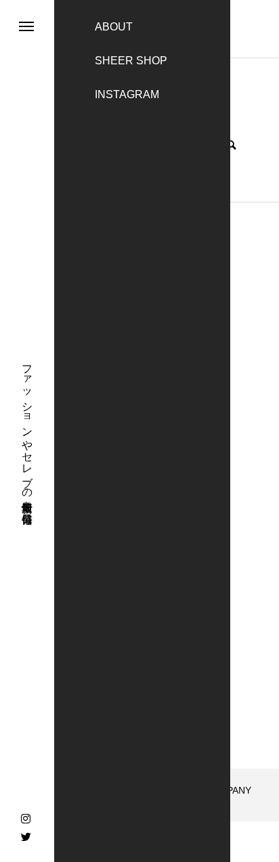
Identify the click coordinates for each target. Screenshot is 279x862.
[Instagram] (25, 818)
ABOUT (114, 27)
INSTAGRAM (127, 94)
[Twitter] (25, 836)
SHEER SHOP (131, 60)
